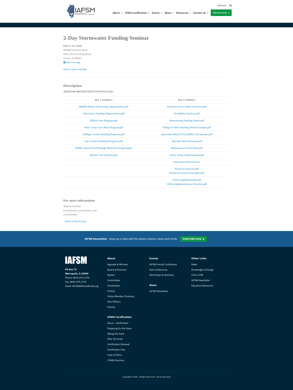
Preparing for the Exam (119, 328)
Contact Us (199, 13)
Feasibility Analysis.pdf (187, 113)
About (116, 13)
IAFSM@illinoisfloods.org (85, 286)
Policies (111, 306)
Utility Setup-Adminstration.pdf (187, 155)
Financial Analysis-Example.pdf (187, 172)
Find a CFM (197, 274)
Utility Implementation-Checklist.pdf (187, 184)
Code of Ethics (114, 354)
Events (156, 13)
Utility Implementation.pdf (186, 179)
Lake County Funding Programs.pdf (103, 141)
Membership (220, 12)
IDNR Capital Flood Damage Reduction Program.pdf (103, 148)
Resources (182, 13)
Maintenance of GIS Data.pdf (187, 148)
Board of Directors (117, 269)
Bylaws (111, 274)
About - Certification (117, 322)
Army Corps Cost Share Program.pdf (103, 127)
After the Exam (115, 338)
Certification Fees (116, 349)
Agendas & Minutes (117, 264)
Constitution (113, 285)
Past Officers (114, 301)
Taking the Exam (115, 333)
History (111, 290)
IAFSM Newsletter (158, 291)
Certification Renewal (118, 344)
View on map (73, 62)
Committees (113, 280)
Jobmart (222, 5)
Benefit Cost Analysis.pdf (104, 155)
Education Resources (202, 285)
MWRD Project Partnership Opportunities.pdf (103, 106)
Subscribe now (192, 238)
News (168, 13)
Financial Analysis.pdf (187, 168)
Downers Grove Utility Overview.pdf (187, 106)
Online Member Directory (120, 296)
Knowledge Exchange (202, 269)
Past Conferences (158, 269)
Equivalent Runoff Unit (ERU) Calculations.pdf (186, 134)
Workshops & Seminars (161, 274)
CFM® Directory (115, 360)
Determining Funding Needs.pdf (186, 120)
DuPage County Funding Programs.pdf (104, 134)
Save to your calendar (75, 69)
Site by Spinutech (163, 376)
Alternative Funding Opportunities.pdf (104, 113)
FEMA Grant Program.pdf (104, 120)
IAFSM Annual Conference (163, 264)
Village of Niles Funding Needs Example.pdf (187, 127)
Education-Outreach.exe (187, 161)
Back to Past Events (76, 221)
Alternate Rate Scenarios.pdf (186, 141)
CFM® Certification (136, 13)
